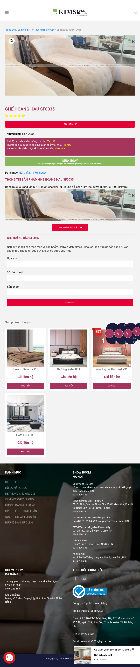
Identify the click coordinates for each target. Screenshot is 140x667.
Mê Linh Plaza (80, 540)
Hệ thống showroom (20, 493)
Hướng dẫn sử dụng (19, 522)
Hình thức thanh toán (21, 511)
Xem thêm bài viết (68, 227)
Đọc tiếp (25, 386)
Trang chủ (10, 29)
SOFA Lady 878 (103, 655)
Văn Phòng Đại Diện (83, 484)
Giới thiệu (11, 482)
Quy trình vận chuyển (20, 516)
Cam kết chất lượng (19, 499)
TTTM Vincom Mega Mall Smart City (91, 527)
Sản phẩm (23, 29)
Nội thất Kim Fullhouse (42, 29)
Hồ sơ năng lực (16, 487)
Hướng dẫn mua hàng (20, 505)
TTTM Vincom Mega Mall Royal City (91, 517)
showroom (60, 148)
